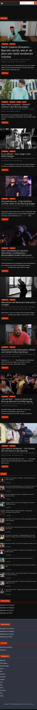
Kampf (14, 160)
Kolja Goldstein (15, 208)
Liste (1, 682)
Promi (1, 687)
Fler (2, 208)
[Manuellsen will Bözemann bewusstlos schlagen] (18, 278)
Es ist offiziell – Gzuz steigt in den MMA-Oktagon (16, 155)
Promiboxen (17, 111)
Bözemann (3, 259)
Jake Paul (18, 61)
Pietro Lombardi (10, 111)
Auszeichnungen (4, 666)
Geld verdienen (15, 455)
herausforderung (8, 208)
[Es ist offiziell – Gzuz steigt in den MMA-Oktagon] (18, 129)
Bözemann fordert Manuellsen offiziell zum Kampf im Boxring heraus (18, 350)
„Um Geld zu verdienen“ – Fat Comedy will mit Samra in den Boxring (18, 449)
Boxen (28, 257)
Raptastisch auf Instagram (7, 607)
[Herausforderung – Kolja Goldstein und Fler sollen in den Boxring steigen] (18, 177)
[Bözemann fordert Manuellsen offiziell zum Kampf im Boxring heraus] (18, 325)
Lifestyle (19, 102)
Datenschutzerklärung (6, 647)
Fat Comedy (8, 455)
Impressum (3, 650)
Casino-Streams (11, 61)
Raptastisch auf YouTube (7, 610)
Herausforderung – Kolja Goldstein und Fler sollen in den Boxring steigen (18, 202)
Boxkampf (27, 158)
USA (1, 693)
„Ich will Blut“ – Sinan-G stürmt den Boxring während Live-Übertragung (16, 400)
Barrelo (23, 59)
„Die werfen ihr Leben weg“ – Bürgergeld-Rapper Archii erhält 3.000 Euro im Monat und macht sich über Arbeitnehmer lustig (20, 536)
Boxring (28, 59)
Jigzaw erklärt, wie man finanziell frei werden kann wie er (19, 558)
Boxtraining (4, 61)
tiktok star (23, 61)
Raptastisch (5, 44)
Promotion (3, 690)
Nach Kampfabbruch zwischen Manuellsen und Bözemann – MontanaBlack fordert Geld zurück (16, 252)
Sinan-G (16, 405)
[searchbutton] (35, 3)
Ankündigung (3, 663)
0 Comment (25, 306)
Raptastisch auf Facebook (7, 605)
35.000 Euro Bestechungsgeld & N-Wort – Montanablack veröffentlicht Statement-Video (18, 511)
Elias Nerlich (31, 109)
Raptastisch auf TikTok (6, 613)
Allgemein (12, 44)
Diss (1, 671)
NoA (1, 685)
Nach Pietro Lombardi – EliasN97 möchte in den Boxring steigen (15, 105)
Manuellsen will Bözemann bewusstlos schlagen (18, 303)
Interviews (3, 676)
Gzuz (11, 160)
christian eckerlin (5, 160)
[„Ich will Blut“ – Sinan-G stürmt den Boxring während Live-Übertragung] (18, 374)
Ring (21, 160)
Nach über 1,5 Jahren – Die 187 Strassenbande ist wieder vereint (20, 543)
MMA (18, 160)
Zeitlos (24, 102)
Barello (28, 205)
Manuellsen (24, 215)
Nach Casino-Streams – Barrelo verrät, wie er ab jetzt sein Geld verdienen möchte (17, 52)
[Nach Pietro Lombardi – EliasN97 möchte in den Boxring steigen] (18, 80)
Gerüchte (2, 674)
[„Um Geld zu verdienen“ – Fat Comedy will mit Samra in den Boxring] (18, 424)
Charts (2, 668)
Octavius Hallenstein (16, 109)
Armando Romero (15, 59)
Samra (21, 455)
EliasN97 (3, 111)
